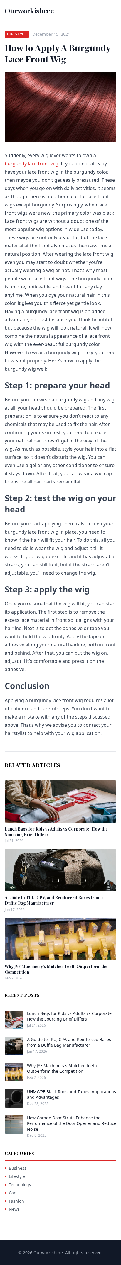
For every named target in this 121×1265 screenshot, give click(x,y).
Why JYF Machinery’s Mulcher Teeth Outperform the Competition (62, 1068)
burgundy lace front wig (31, 163)
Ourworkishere (29, 10)
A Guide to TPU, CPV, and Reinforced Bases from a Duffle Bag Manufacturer (69, 1042)
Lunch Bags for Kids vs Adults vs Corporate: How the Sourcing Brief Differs (70, 1016)
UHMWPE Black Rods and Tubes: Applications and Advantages (71, 1094)
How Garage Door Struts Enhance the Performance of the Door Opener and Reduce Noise (71, 1123)
